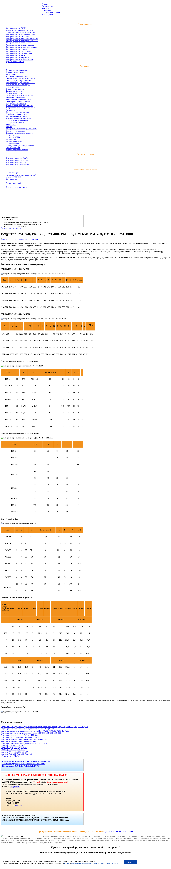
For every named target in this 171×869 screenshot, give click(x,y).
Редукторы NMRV (13, 137)
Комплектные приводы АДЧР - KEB (20, 78)
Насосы (9, 127)
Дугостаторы (11, 74)
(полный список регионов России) (119, 832)
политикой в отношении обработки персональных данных (94, 863)
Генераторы (10, 110)
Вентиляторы (11, 125)
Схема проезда (47, 6)
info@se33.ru (15, 787)
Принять (130, 862)
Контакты (45, 8)
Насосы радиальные (14, 141)
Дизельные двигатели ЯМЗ (16, 162)
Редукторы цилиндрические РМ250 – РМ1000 (19, 735)
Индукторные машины (15, 89)
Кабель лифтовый (13, 148)
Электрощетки (11, 179)
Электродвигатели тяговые (16, 49)
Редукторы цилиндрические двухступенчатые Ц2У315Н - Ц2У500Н (28, 729)
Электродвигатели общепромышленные (22, 39)
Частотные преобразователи (17, 76)
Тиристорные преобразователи (18, 102)
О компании (46, 10)
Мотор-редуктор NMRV (10, 756)
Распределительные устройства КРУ (20, 108)
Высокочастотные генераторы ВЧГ (19, 106)
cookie (66, 863)
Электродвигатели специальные (18, 51)
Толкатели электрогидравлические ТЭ (21, 95)
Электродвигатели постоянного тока (20, 34)
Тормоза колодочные (14, 93)
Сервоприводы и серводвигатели (19, 81)
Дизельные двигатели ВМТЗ (17, 158)
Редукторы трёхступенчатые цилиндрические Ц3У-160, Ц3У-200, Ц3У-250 (31, 733)
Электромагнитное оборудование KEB (21, 129)
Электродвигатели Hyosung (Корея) (20, 53)
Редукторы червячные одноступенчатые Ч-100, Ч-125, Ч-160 (25, 743)
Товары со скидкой (13, 183)
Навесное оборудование (15, 131)
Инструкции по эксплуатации (18, 187)
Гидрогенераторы (13, 143)
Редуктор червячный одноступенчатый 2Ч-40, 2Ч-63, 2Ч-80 (24, 739)
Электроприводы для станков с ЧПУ (20, 83)
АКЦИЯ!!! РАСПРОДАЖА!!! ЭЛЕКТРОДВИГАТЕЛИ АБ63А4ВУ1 (36, 775)
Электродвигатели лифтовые (17, 57)
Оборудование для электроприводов (20, 146)
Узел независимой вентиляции (18, 85)
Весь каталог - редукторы (11, 228)
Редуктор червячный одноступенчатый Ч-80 (18, 741)
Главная (45, 4)
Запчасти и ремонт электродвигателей (21, 175)
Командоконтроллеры (14, 91)
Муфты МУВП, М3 (13, 177)
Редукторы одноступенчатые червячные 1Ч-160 (20, 737)
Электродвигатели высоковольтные (20, 45)
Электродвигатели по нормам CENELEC (22, 41)
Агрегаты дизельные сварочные (18, 118)
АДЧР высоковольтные (15, 62)
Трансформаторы (12, 87)
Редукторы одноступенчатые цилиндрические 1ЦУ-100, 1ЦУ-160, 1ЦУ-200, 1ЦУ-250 (35, 731)
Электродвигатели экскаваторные (19, 60)
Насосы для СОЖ (13, 139)
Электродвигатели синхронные (18, 43)
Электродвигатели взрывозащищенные (21, 47)
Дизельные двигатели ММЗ (17, 160)
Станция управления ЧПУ (16, 122)
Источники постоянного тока (17, 112)
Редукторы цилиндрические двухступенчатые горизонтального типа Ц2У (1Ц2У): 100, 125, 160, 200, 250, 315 (44, 727)
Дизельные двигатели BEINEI (18, 164)
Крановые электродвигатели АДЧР (20, 30)
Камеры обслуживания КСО (17, 97)
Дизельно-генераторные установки (20, 133)
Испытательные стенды (15, 72)
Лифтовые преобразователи (17, 150)
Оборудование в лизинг (51, 12)
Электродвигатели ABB (15, 55)
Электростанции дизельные (17, 116)
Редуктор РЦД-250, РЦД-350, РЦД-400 (16, 754)
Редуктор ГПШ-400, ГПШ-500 (13, 750)
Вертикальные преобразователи (18, 99)
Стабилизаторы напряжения (17, 120)
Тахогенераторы (12, 173)
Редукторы (10, 135)
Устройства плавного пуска (16, 114)
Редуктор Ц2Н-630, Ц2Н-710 (12, 746)
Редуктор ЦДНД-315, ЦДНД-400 (14, 748)
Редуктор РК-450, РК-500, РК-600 (14, 752)
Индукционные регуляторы (17, 70)
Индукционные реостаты (16, 104)
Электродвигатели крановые (17, 37)
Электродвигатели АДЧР (16, 28)
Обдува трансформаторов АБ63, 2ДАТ (21, 32)
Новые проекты (48, 14)
